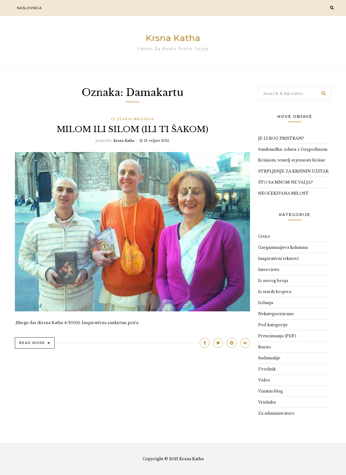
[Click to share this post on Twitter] (218, 343)
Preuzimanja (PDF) (277, 335)
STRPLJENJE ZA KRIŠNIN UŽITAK (293, 171)
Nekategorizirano (276, 313)
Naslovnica (29, 8)
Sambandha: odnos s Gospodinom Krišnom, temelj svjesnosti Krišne (292, 155)
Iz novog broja (273, 280)
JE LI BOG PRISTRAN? (281, 138)
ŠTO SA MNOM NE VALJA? (285, 182)
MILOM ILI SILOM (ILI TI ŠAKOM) (132, 129)
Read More (32, 343)
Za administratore (276, 413)
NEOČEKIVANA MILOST (283, 193)
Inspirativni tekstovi (278, 258)
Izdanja (265, 302)
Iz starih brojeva (132, 119)
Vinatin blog (270, 391)
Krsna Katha (173, 38)
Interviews (268, 269)
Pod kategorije (273, 324)
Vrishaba (267, 402)
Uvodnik (267, 369)
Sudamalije (269, 358)
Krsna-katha (124, 141)
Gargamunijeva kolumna (283, 247)
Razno (264, 347)
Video (264, 380)
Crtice (264, 236)
